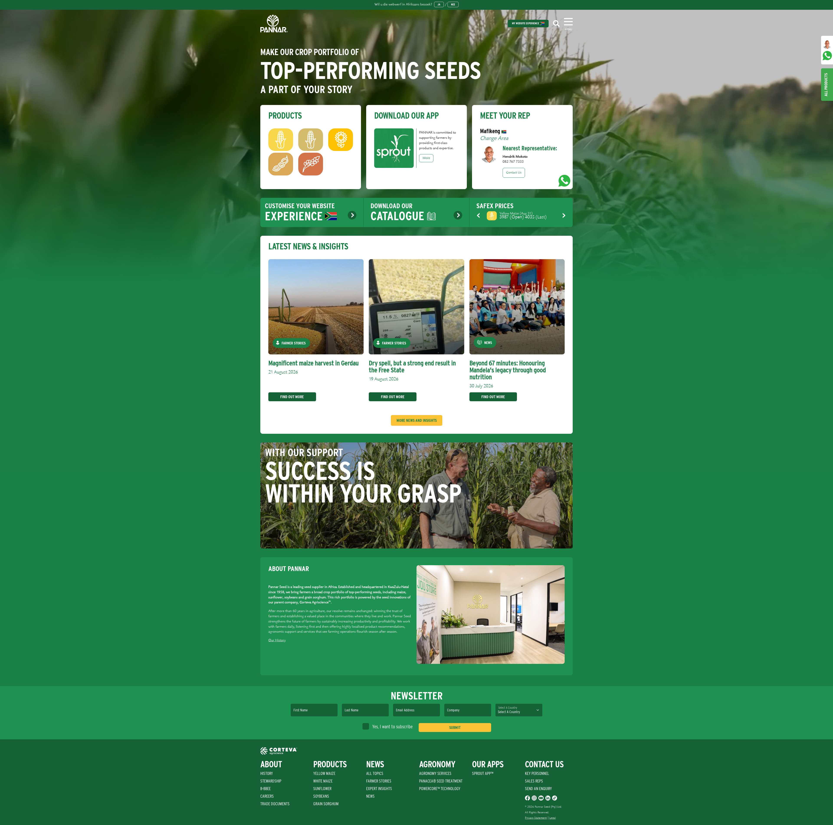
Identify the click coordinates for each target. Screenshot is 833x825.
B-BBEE (265, 788)
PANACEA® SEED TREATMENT (440, 781)
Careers (267, 796)
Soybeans (321, 796)
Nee (453, 4)
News (370, 796)
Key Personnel (537, 773)
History (266, 773)
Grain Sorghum (326, 803)
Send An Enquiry (538, 788)
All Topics (374, 773)
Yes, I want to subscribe (392, 726)
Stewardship (270, 781)
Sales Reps (534, 781)
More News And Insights (417, 420)
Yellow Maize (324, 773)
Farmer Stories (378, 781)
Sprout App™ (482, 773)
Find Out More (292, 396)
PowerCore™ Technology (439, 788)
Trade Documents (275, 803)
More (426, 158)
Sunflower (322, 788)
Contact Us (513, 172)
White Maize (323, 781)
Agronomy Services (435, 773)
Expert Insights (379, 788)
